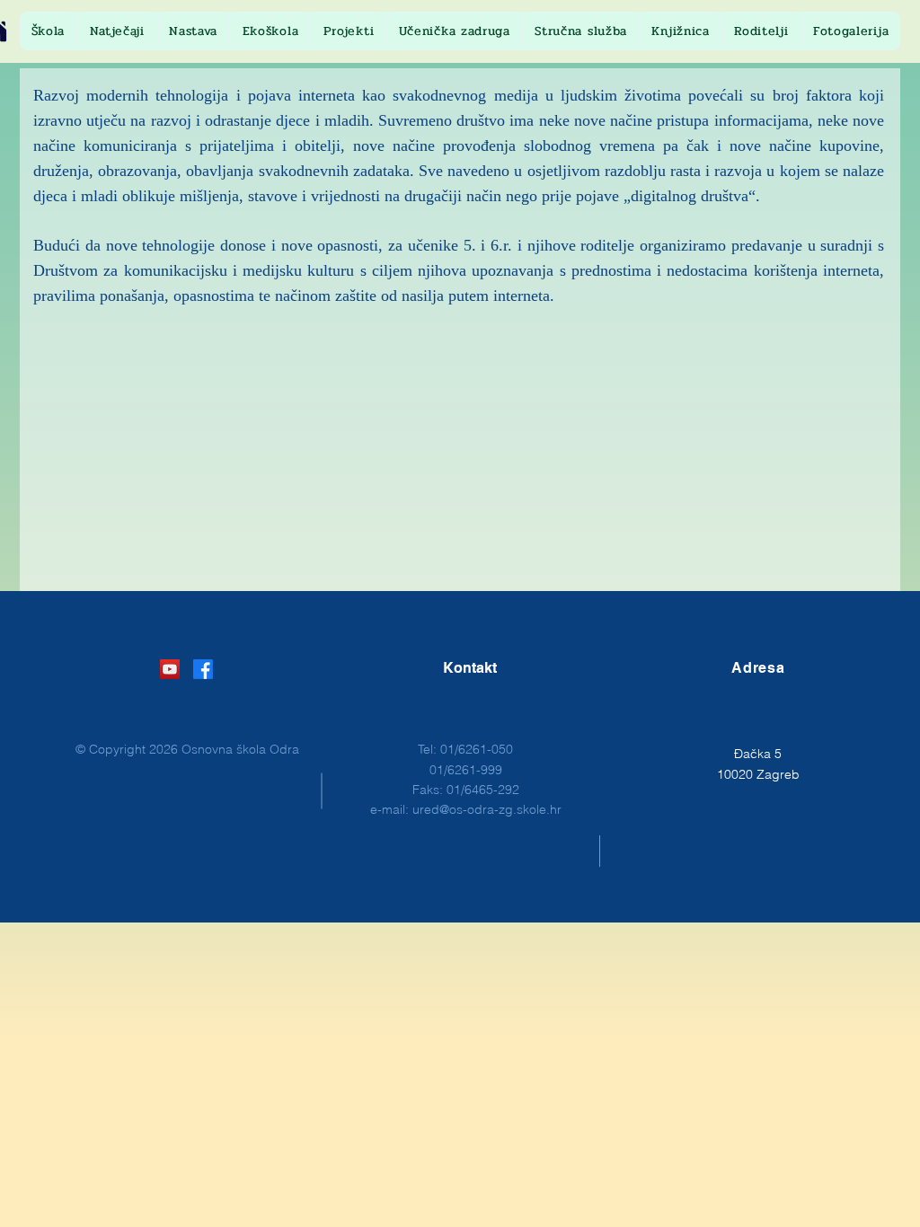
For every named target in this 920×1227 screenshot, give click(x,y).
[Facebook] (203, 669)
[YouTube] (170, 669)
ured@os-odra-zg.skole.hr (487, 809)
